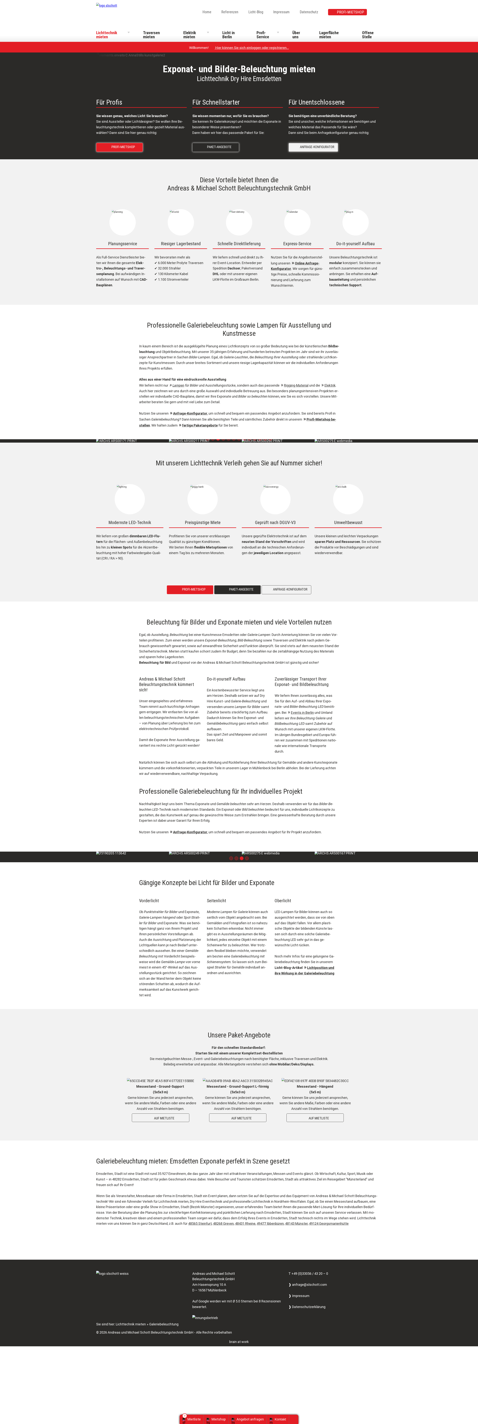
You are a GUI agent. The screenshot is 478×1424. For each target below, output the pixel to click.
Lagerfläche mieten (329, 34)
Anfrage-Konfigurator (190, 413)
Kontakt (280, 1419)
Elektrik (330, 385)
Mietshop (219, 1419)
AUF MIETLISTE (161, 1110)
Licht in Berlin (228, 34)
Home (206, 12)
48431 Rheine (245, 1216)
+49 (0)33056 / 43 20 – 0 (309, 1266)
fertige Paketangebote (200, 425)
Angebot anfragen (250, 1419)
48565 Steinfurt (200, 1216)
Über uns (296, 34)
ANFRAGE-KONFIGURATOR (314, 147)
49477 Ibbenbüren (270, 1216)
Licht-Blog (255, 12)
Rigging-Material (296, 385)
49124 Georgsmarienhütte (329, 1216)
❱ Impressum (298, 1288)
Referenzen (229, 12)
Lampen (178, 385)
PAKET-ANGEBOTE (216, 147)
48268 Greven (223, 1216)
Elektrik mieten (189, 34)
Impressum (281, 12)
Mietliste (194, 1419)
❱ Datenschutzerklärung (306, 1299)
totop (295, 1419)
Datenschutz (309, 12)
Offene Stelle (368, 34)
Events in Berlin (302, 713)
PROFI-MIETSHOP (350, 12)
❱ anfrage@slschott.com (307, 1277)
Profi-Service (263, 34)
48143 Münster (296, 1216)
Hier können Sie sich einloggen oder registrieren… (250, 48)
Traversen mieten (151, 34)
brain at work (239, 1334)
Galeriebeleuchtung (164, 1317)
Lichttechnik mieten (106, 34)
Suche (379, 12)
